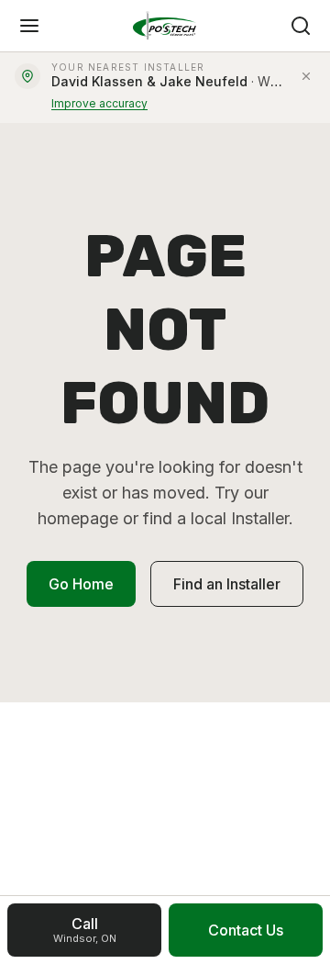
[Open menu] (29, 25)
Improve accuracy (99, 103)
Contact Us (245, 930)
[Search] (300, 25)
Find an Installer (226, 584)
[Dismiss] (306, 76)
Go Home (81, 584)
